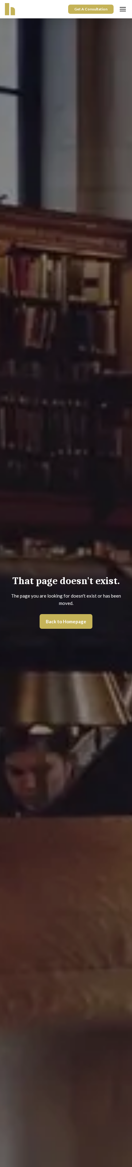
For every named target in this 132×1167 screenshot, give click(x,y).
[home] (10, 9)
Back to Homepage (66, 621)
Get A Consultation (90, 9)
